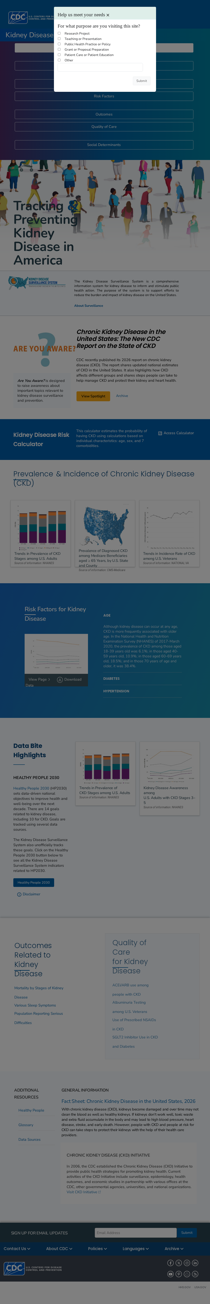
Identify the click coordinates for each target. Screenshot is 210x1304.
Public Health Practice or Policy (88, 44)
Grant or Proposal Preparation (87, 49)
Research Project (77, 33)
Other (69, 60)
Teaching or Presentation (83, 39)
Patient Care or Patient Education (89, 55)
